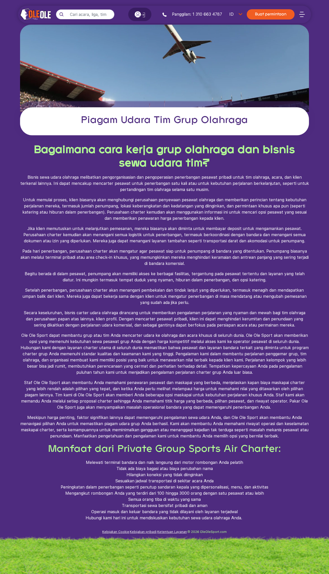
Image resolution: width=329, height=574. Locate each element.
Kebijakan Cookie (115, 532)
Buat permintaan (270, 14)
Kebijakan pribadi (143, 532)
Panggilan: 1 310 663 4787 (196, 14)
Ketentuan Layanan (172, 532)
